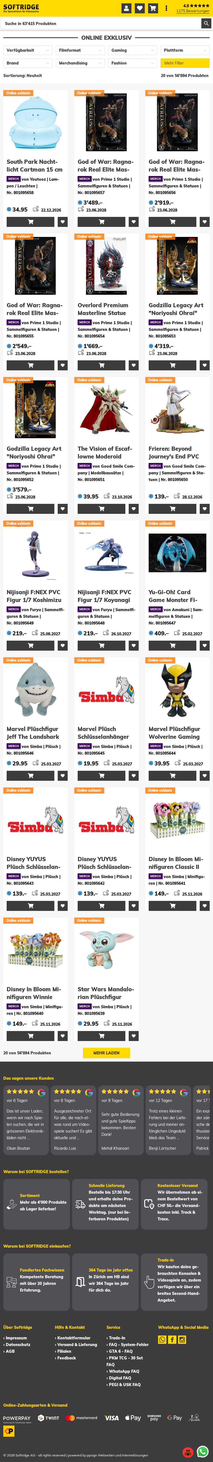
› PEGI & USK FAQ (123, 1384)
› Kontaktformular (72, 1337)
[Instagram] (182, 1343)
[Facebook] (172, 1343)
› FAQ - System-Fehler (127, 1344)
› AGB (9, 1351)
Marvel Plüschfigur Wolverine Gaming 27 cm (174, 736)
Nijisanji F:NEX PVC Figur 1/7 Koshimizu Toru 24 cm (34, 600)
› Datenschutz (16, 1344)
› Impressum (15, 1337)
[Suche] (206, 23)
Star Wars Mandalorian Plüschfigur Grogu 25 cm (106, 997)
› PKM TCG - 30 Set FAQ (124, 1361)
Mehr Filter (174, 63)
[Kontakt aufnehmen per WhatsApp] (203, 1452)
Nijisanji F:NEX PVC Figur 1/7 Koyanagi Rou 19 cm (104, 600)
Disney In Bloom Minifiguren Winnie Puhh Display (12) (34, 997)
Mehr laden (106, 1052)
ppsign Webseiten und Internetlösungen (117, 1455)
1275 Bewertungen (192, 11)
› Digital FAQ (118, 1378)
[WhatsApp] (162, 1343)
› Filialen (63, 1351)
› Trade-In (115, 1337)
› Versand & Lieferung (76, 1344)
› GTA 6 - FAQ (119, 1351)
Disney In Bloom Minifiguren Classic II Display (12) (176, 867)
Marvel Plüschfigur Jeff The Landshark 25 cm (33, 736)
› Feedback (65, 1358)
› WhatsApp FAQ (122, 1371)
